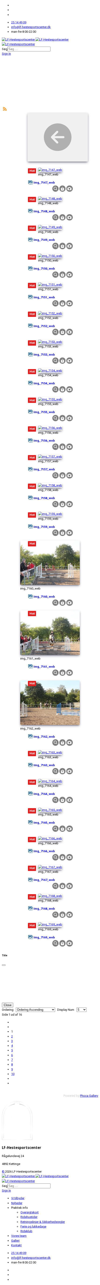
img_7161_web (44, 666)
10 (12, 1074)
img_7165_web (44, 822)
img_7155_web (44, 412)
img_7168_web (44, 908)
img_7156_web (44, 440)
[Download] (62, 188)
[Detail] (55, 188)
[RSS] (5, 108)
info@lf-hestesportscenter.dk (31, 27)
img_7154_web (44, 383)
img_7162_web (44, 736)
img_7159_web (44, 527)
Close (7, 1005)
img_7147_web (44, 182)
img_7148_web (44, 211)
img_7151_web (44, 297)
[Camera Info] (69, 188)
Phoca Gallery (89, 1095)
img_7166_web (44, 851)
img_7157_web (44, 469)
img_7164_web (44, 794)
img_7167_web (44, 880)
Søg (4, 49)
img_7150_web (44, 268)
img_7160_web (44, 596)
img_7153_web (44, 354)
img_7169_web (44, 937)
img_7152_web (44, 326)
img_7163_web (44, 765)
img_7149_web (44, 240)
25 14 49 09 (18, 22)
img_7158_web (44, 498)
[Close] (4, 965)
